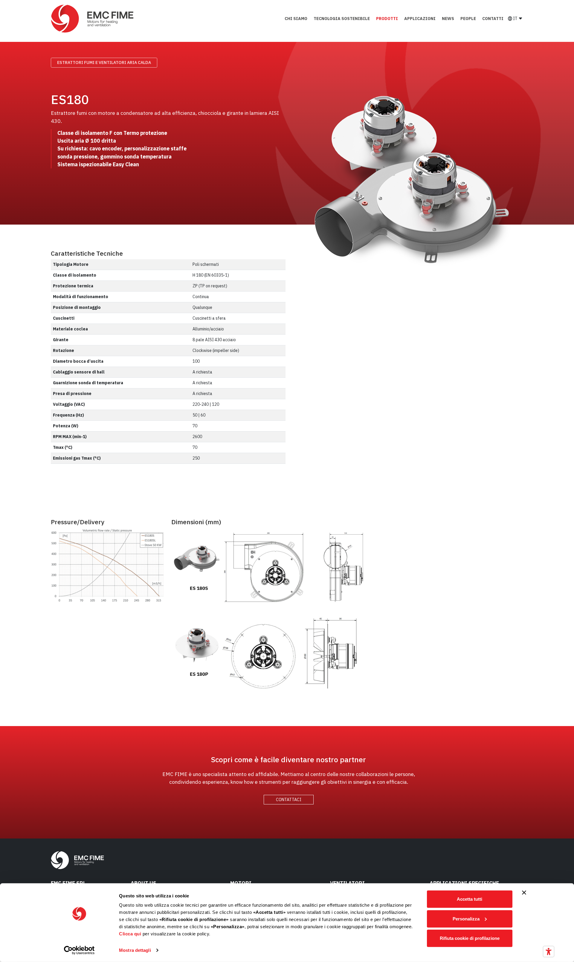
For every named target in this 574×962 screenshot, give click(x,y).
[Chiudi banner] (524, 893)
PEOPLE (468, 18)
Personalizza (466, 918)
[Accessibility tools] (548, 951)
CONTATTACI (288, 799)
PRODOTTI (387, 18)
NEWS (448, 18)
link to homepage (93, 18)
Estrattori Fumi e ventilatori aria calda (104, 62)
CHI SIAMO (296, 18)
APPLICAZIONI (420, 18)
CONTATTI (492, 18)
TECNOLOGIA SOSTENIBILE (342, 18)
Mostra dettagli (135, 950)
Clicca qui (130, 933)
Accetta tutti (469, 899)
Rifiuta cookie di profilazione (470, 938)
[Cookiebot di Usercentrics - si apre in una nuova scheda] (79, 950)
